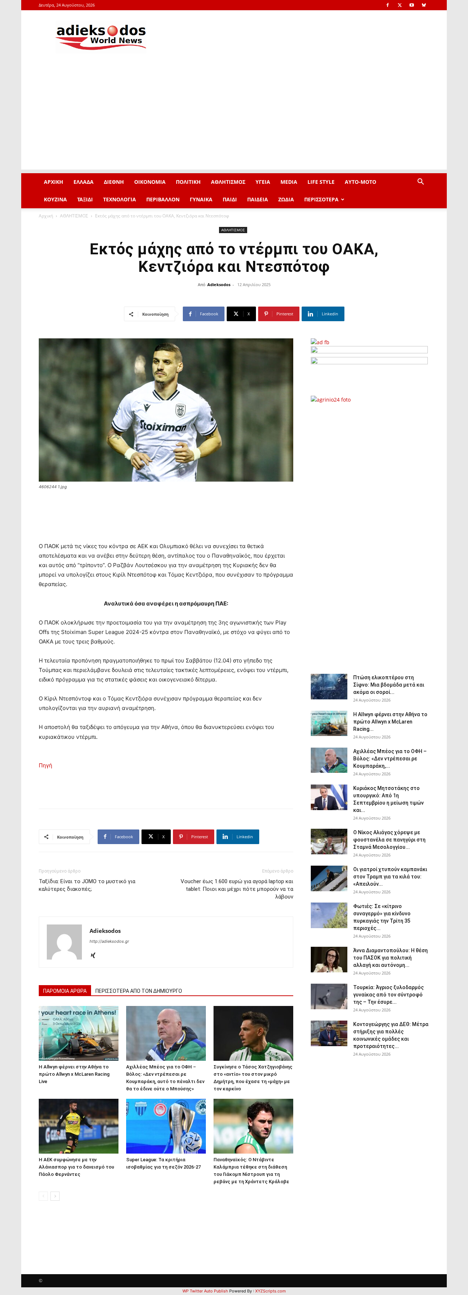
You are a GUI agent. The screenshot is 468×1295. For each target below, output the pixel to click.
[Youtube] (411, 5)
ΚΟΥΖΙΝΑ (55, 199)
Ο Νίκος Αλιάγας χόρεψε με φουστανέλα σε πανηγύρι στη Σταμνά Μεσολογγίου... (389, 839)
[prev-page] (43, 1196)
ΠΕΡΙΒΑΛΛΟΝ (163, 199)
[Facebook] (387, 5)
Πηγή (45, 765)
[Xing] (96, 956)
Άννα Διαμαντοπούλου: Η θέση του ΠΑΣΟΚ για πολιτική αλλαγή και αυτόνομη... (390, 957)
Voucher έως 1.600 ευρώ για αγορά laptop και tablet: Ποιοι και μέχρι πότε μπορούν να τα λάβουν (237, 889)
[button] (420, 182)
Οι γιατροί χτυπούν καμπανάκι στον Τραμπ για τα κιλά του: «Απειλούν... (390, 876)
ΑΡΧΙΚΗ (53, 181)
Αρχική (46, 216)
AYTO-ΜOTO (360, 181)
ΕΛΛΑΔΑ (83, 181)
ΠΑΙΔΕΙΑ (257, 199)
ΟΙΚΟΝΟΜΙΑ (150, 181)
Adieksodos (218, 284)
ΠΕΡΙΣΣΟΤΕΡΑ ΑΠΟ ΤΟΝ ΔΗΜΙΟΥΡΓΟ (138, 991)
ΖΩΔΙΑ (286, 199)
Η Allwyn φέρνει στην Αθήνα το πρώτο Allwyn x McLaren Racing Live (74, 1074)
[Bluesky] (423, 5)
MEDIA (288, 181)
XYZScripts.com (270, 1291)
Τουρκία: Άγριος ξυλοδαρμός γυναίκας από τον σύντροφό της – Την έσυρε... (388, 994)
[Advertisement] (234, 118)
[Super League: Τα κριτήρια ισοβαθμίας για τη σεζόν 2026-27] (166, 1126)
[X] (399, 5)
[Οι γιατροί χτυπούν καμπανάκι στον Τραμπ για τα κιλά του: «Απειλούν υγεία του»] (329, 878)
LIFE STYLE (321, 181)
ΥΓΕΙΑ (263, 181)
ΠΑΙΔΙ (230, 199)
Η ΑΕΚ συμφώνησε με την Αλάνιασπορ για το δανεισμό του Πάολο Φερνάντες (76, 1167)
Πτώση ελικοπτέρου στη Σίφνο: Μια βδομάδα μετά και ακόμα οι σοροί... (388, 685)
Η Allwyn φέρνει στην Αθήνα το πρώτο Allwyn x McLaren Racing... (390, 721)
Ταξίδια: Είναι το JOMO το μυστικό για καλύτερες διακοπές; (87, 885)
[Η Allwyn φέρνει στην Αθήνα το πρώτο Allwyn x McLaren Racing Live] (78, 1033)
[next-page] (55, 1196)
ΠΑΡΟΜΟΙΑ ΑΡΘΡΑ (65, 991)
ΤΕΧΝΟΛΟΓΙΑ (119, 199)
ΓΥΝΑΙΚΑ (201, 199)
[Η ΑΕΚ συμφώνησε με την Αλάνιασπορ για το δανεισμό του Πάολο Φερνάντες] (78, 1126)
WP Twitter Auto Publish (205, 1291)
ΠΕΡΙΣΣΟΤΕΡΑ (321, 199)
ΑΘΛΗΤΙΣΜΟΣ (228, 181)
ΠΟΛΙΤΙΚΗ (188, 181)
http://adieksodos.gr (109, 941)
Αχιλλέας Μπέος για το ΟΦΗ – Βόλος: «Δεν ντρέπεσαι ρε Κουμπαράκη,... (390, 758)
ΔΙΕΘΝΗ (114, 181)
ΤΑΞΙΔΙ (85, 199)
